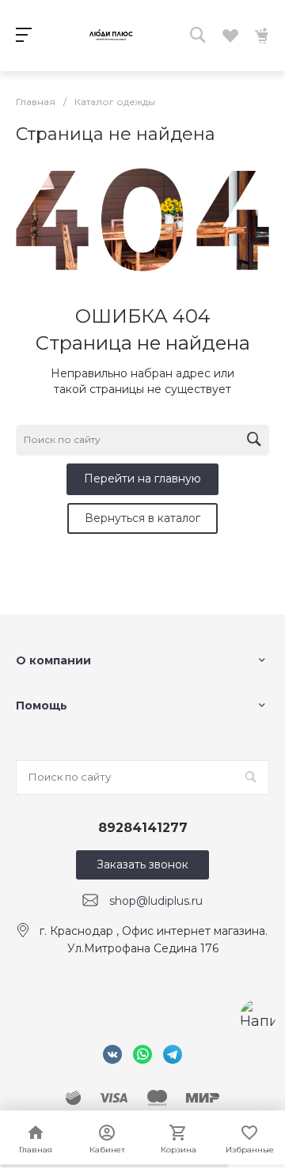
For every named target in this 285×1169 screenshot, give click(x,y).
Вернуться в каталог (142, 518)
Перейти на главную (142, 478)
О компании (53, 660)
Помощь (41, 705)
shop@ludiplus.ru (156, 901)
